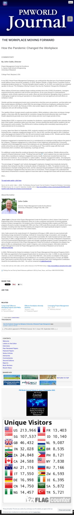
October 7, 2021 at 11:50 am (10, 325)
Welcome (6, 341)
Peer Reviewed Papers (10, 348)
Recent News (7, 368)
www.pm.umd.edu (7, 247)
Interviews (6, 346)
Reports (5, 363)
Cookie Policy (36, 512)
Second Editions (8, 360)
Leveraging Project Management (58, 305)
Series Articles (8, 353)
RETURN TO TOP (63, 378)
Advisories (6, 356)
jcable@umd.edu (46, 261)
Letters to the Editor (10, 343)
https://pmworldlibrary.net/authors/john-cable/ (59, 266)
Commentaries (15, 317)
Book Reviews (7, 365)
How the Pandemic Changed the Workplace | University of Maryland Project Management (26, 324)
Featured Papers (8, 351)
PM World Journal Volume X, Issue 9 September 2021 (37, 390)
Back (70, 2)
